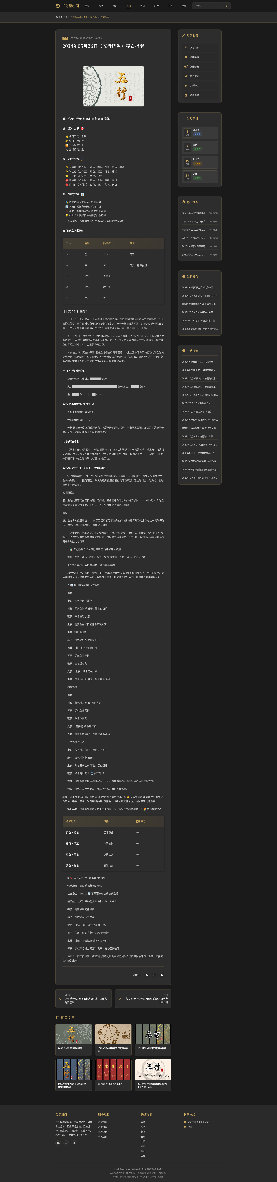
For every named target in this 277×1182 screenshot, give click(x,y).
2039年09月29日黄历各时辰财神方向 (200, 329)
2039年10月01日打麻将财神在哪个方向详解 (200, 312)
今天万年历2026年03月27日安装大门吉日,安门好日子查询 (195, 213)
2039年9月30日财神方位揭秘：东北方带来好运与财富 (200, 320)
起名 (115, 5)
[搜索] (225, 6)
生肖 (170, 5)
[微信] (146, 975)
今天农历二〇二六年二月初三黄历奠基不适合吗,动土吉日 (194, 229)
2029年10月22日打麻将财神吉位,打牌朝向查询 (200, 395)
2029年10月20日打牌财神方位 (196, 411)
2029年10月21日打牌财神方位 (196, 403)
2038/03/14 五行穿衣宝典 (110, 1083)
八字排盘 (102, 1122)
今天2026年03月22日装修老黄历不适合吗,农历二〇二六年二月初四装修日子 (194, 221)
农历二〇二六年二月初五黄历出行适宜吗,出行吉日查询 (194, 238)
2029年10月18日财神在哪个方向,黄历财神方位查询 (200, 477)
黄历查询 (102, 1131)
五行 (128, 5)
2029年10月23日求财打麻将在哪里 (199, 386)
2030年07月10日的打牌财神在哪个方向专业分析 (200, 370)
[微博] (154, 975)
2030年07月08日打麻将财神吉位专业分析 (200, 461)
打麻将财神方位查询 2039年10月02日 (200, 304)
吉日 (142, 5)
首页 (87, 5)
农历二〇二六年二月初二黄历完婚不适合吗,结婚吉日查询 (194, 254)
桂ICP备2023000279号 (153, 1169)
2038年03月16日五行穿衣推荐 (151, 1048)
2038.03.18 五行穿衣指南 (70, 1048)
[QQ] (161, 975)
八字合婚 (102, 1126)
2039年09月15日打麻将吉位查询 (197, 287)
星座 (184, 5)
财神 (156, 5)
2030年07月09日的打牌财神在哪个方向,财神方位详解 (200, 419)
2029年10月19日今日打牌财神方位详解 (200, 444)
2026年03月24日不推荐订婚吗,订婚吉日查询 (195, 246)
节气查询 (102, 1136)
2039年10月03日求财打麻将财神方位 (200, 295)
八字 (101, 5)
